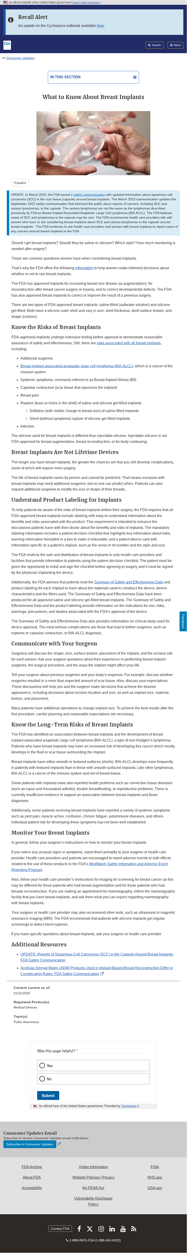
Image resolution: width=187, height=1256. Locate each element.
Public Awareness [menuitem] (26, 1022)
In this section (65, 77)
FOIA (155, 1167)
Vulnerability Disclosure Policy (93, 1201)
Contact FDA (60, 1228)
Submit (48, 1095)
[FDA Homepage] (7, 45)
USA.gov (155, 1188)
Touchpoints (128, 1106)
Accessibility (32, 1188)
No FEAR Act (93, 1188)
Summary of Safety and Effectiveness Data (128, 582)
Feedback (183, 621)
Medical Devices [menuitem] (25, 1007)
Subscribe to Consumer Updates (29, 1144)
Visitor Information (93, 1167)
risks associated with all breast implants (129, 343)
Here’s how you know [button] (86, 2)
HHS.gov (154, 1177)
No (49, 1078)
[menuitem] (93, 992)
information (84, 268)
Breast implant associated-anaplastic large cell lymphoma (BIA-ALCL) (76, 366)
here (100, 26)
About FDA (32, 1177)
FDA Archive (32, 1167)
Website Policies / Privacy (93, 1177)
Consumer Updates (20, 58)
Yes (50, 1065)
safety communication (89, 194)
